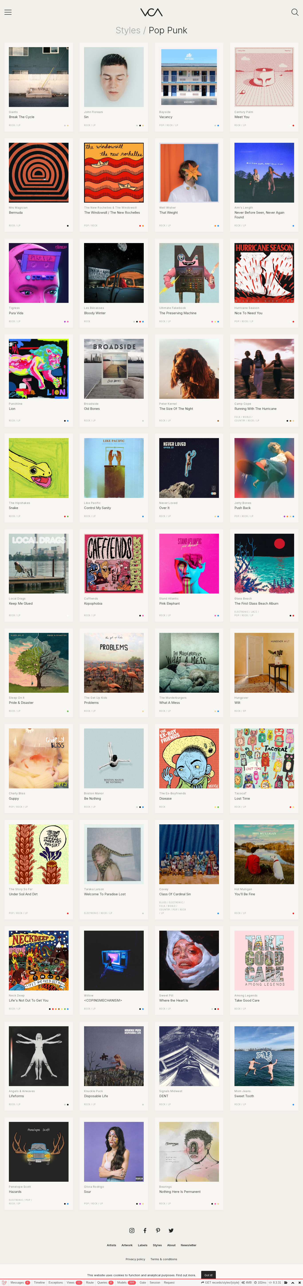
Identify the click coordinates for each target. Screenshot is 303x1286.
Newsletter (188, 1245)
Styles (128, 30)
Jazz (254, 612)
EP (244, 711)
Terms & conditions (163, 1259)
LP (19, 125)
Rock (12, 125)
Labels (143, 1245)
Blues (162, 902)
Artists (111, 1245)
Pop (161, 125)
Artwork (127, 1245)
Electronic (241, 612)
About (171, 1245)
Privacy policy (135, 1259)
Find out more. (186, 1275)
